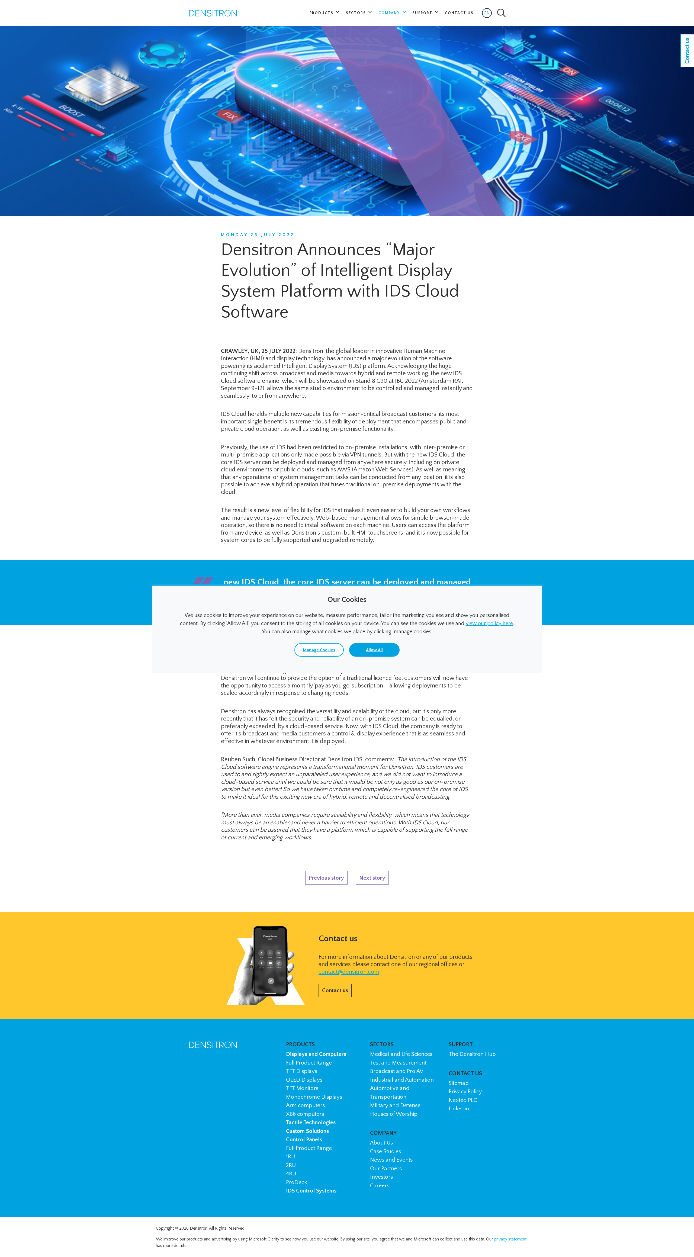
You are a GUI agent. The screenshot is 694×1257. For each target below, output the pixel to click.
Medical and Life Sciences (401, 1054)
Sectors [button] (356, 13)
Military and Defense (395, 1105)
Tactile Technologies (311, 1122)
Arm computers (305, 1105)
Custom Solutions (307, 1131)
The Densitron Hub (472, 1054)
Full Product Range (309, 1063)
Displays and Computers (316, 1054)
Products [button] (322, 13)
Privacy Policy (465, 1091)
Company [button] (389, 13)
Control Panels (304, 1139)
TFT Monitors (302, 1088)
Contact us (335, 990)
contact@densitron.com (349, 972)
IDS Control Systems (311, 1191)
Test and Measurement (398, 1063)
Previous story (326, 878)
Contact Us (459, 13)
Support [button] (423, 13)
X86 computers (305, 1114)
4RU (291, 1174)
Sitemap (459, 1083)
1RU (290, 1156)
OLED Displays (304, 1080)
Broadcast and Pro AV (396, 1071)
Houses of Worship (393, 1114)
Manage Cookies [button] (319, 649)
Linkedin (459, 1108)
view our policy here (489, 623)
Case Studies (385, 1151)
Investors (381, 1177)
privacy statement (510, 1239)
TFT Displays (301, 1071)
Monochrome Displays (314, 1097)
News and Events (391, 1160)
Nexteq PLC (463, 1100)
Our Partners (386, 1168)
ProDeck (296, 1182)
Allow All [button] (374, 649)
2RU (291, 1165)
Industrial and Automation (402, 1080)
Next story (372, 878)
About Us (381, 1143)
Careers (379, 1185)
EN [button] (488, 14)
